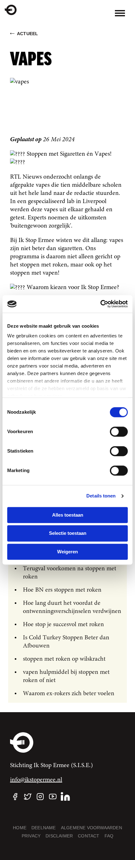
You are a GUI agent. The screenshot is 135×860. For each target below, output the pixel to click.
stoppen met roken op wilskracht (64, 659)
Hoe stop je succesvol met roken (63, 624)
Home (19, 827)
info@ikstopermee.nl (36, 780)
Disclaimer (59, 835)
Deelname (43, 827)
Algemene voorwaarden (91, 827)
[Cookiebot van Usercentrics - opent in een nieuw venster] (100, 304)
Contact (88, 835)
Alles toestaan (67, 515)
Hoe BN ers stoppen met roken (62, 590)
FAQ (109, 835)
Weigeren (67, 551)
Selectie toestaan (67, 533)
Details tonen (101, 495)
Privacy (31, 835)
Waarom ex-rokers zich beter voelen (68, 694)
